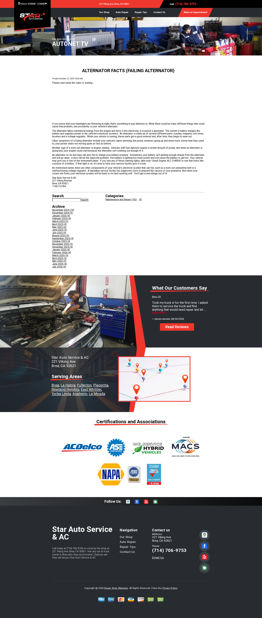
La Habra (68, 385)
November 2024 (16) (63, 210)
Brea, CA (156, 296)
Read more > (159, 312)
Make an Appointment (195, 12)
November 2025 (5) (62, 244)
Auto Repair (122, 12)
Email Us (158, 557)
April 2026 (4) (59, 258)
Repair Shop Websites (116, 588)
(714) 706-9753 (185, 4)
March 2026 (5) (60, 255)
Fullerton (84, 385)
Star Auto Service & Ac (63, 39)
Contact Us (159, 12)
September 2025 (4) (63, 238)
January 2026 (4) (61, 249)
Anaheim (79, 394)
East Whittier (91, 389)
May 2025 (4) (59, 227)
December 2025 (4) (62, 247)
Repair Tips (141, 12)
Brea (55, 385)
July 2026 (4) (59, 266)
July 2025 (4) (59, 232)
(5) (140, 199)
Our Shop (104, 12)
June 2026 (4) (59, 263)
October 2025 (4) (61, 241)
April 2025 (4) (59, 224)
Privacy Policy (170, 588)
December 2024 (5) (62, 212)
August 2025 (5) (60, 235)
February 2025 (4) (61, 218)
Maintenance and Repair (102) (121, 199)
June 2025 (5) (59, 229)
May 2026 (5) (59, 261)
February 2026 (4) (61, 252)
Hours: (32, 4)
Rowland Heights (65, 389)
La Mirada (97, 394)
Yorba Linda (61, 394)
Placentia (100, 385)
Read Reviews (177, 327)
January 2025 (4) (61, 215)
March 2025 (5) (60, 221)
